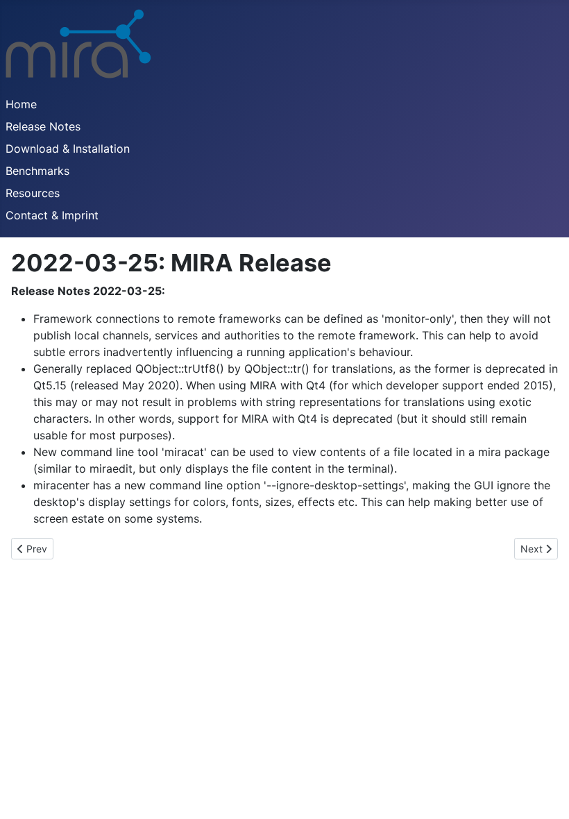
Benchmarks (37, 171)
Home (21, 104)
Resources (33, 193)
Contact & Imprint (52, 215)
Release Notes (43, 126)
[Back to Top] (545, 793)
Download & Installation (68, 148)
